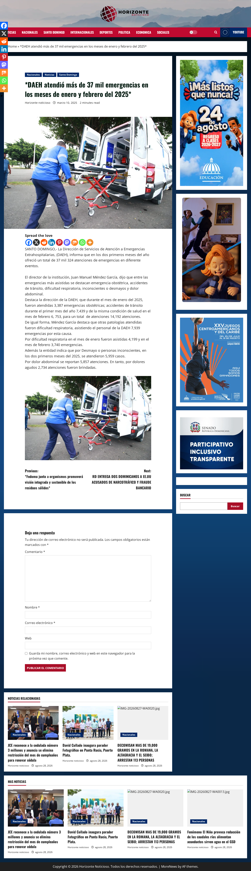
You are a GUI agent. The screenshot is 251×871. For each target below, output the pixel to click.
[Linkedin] (51, 242)
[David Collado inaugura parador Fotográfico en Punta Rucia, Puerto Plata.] (88, 723)
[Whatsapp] (82, 242)
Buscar (185, 495)
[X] (36, 242)
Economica (143, 32)
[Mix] (74, 242)
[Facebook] (28, 242)
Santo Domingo (54, 32)
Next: (121, 479)
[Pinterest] (59, 242)
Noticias (10, 32)
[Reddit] (44, 242)
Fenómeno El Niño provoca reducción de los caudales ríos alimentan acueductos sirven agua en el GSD (213, 836)
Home (12, 46)
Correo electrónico (40, 623)
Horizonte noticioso (37, 103)
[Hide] (1, 95)
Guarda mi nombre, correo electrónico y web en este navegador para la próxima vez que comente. (82, 656)
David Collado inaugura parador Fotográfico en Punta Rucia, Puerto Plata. (88, 750)
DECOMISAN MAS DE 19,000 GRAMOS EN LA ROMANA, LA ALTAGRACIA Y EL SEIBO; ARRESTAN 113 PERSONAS (137, 753)
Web (28, 638)
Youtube (238, 32)
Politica (124, 32)
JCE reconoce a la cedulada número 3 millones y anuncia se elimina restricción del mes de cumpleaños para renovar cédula (33, 753)
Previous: (54, 479)
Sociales (163, 32)
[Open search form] (215, 32)
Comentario (35, 552)
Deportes (106, 32)
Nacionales (30, 32)
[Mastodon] (67, 242)
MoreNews (169, 866)
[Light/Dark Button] (193, 32)
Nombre (32, 607)
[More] (89, 242)
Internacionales (82, 32)
